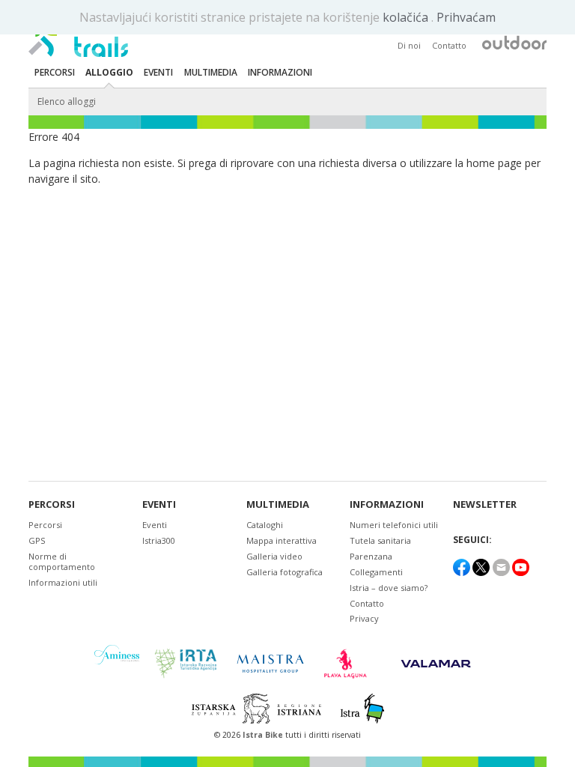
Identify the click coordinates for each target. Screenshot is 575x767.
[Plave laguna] (350, 664)
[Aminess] (116, 663)
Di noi (409, 45)
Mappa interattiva (281, 540)
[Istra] (362, 709)
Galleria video (274, 556)
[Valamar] (436, 664)
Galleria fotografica (284, 571)
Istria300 (158, 540)
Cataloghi (264, 524)
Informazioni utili (62, 582)
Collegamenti (376, 571)
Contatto (449, 45)
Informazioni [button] (280, 72)
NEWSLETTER (485, 504)
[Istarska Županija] (259, 709)
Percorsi (51, 504)
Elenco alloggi (66, 101)
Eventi (159, 504)
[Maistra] (270, 663)
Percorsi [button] (54, 72)
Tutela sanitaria (380, 540)
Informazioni (387, 504)
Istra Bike (264, 735)
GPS (36, 540)
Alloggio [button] (109, 72)
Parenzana (371, 556)
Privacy (364, 618)
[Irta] (185, 664)
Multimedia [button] (210, 72)
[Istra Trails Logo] (78, 34)
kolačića (407, 17)
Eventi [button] (158, 72)
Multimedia (277, 504)
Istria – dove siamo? (389, 587)
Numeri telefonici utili (394, 524)
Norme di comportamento (61, 561)
